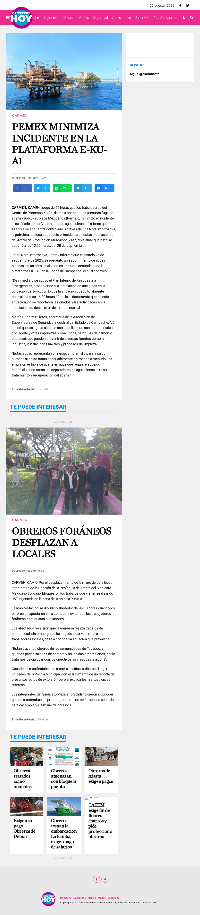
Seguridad (100, 17)
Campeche (79, 897)
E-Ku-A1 (42, 389)
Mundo (83, 17)
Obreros (42, 719)
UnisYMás (142, 17)
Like (128, 17)
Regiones (50, 17)
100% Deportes (165, 17)
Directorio (65, 897)
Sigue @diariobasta (144, 74)
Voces (116, 17)
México (69, 17)
